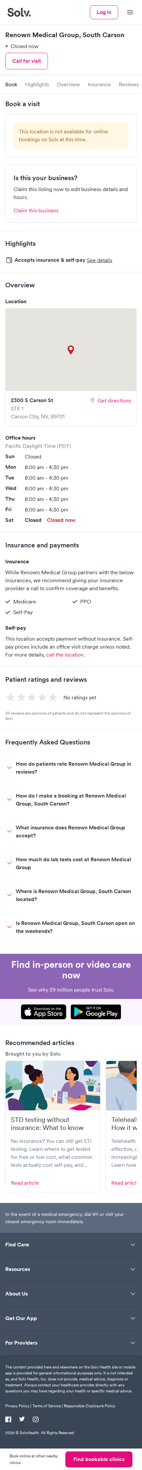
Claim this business (36, 210)
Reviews (129, 84)
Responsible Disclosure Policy (89, 1405)
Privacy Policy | (18, 1405)
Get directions (114, 400)
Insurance (99, 84)
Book (11, 84)
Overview (68, 84)
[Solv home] (19, 12)
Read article (25, 1182)
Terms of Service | (47, 1405)
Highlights (37, 84)
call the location (65, 654)
